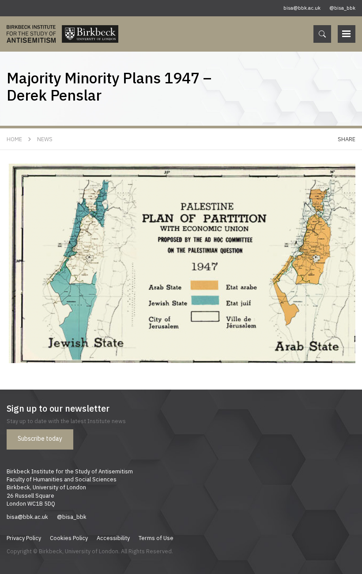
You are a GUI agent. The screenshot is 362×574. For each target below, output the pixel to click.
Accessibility (113, 537)
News (45, 139)
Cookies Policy (69, 537)
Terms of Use (156, 537)
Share (346, 139)
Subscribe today (40, 439)
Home (14, 139)
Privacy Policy (24, 537)
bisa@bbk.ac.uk (302, 8)
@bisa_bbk (342, 8)
